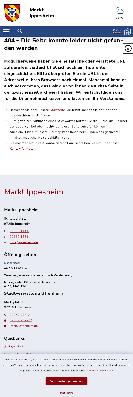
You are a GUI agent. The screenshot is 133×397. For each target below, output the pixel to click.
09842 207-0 (20, 315)
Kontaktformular (22, 148)
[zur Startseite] (12, 13)
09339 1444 (19, 231)
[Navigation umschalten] (6, 31)
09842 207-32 (21, 320)
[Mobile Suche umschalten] (20, 31)
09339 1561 (19, 237)
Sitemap (55, 132)
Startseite (57, 110)
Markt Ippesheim (42, 13)
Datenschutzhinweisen (99, 370)
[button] (128, 48)
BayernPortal (17, 346)
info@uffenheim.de (24, 326)
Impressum (66, 392)
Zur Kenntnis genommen (66, 381)
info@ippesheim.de (24, 242)
